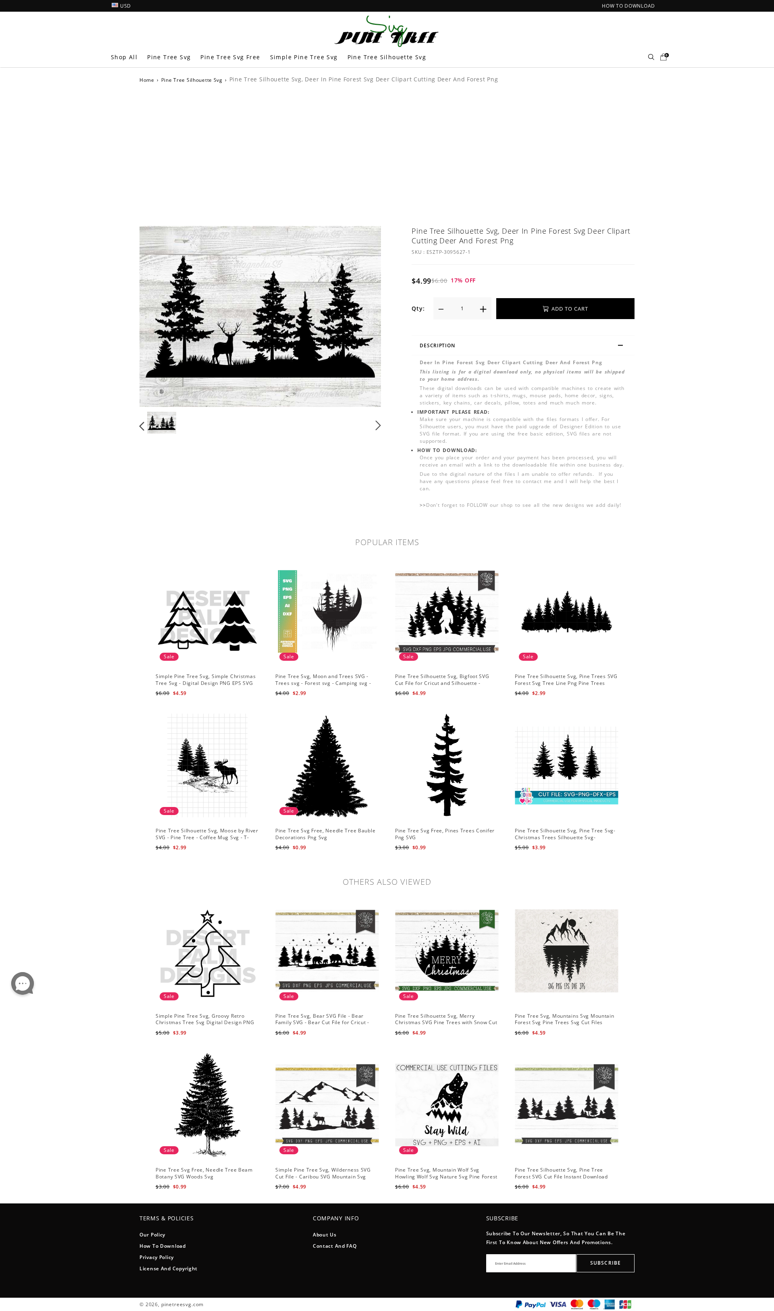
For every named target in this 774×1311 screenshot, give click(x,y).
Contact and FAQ (335, 1246)
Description (437, 345)
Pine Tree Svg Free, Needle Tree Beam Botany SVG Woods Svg (204, 1173)
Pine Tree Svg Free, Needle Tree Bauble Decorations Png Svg (325, 834)
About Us (325, 1234)
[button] (158, 316)
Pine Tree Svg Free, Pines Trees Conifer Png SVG (445, 834)
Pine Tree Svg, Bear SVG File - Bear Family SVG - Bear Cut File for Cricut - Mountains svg (322, 1022)
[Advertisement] (387, 153)
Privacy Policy (156, 1257)
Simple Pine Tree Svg (304, 57)
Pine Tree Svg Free (230, 57)
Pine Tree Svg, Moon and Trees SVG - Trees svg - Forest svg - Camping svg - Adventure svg (323, 683)
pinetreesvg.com (182, 1304)
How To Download (162, 1246)
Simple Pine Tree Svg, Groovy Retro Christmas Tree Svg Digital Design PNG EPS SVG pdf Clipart (205, 1022)
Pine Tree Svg (169, 57)
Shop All (124, 57)
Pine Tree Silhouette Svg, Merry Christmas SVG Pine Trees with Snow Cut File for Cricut (446, 1022)
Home (146, 80)
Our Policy (152, 1234)
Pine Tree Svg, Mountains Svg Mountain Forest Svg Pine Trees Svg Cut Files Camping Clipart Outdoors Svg (564, 1022)
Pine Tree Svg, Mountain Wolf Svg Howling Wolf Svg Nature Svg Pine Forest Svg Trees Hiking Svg (446, 1176)
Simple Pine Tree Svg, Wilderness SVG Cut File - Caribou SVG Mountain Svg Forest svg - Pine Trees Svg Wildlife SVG (325, 1176)
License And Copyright (168, 1268)
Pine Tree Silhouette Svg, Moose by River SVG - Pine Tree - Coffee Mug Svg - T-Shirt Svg (207, 837)
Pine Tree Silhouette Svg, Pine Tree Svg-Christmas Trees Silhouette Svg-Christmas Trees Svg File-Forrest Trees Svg (565, 840)
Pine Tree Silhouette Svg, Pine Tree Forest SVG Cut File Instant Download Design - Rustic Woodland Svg (561, 1176)
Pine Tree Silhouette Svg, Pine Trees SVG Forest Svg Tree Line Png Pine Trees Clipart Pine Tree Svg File (566, 683)
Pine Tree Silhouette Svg (387, 57)
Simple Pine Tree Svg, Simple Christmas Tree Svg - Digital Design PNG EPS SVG (206, 680)
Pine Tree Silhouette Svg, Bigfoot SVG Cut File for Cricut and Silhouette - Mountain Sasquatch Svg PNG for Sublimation (442, 686)
